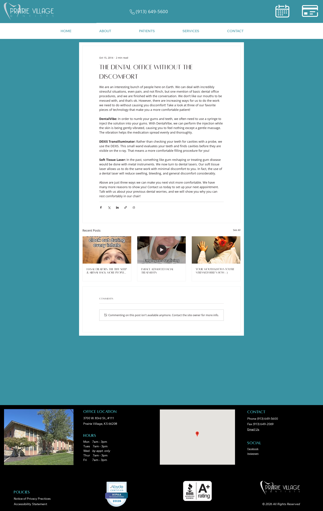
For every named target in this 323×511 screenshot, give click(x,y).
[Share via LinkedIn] (117, 207)
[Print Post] (133, 207)
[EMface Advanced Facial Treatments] (161, 250)
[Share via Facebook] (100, 207)
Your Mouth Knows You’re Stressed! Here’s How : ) (215, 271)
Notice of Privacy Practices (32, 499)
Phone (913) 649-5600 (262, 419)
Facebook (252, 448)
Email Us (253, 429)
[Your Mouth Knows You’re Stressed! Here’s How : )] (216, 250)
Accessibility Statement (30, 504)
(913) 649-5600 (152, 11)
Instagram (253, 453)
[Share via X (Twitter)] (109, 207)
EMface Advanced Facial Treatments (157, 271)
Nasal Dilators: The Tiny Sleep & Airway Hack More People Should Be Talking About (107, 271)
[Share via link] (125, 207)
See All (237, 230)
